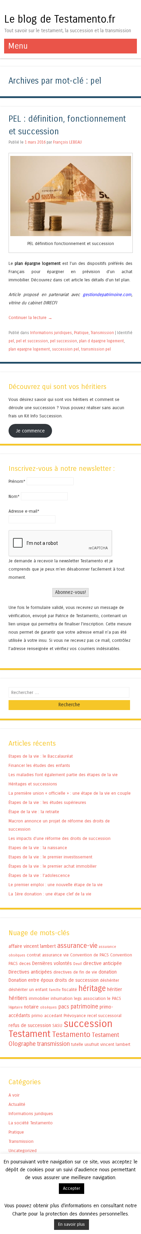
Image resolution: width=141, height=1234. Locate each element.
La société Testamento (31, 1122)
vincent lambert (115, 1044)
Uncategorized (23, 1150)
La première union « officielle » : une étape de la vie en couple (70, 793)
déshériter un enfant (28, 989)
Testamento (71, 1034)
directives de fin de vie (75, 972)
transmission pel (96, 349)
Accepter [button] (71, 1188)
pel (11, 341)
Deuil (77, 964)
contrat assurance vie (48, 954)
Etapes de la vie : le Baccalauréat (41, 756)
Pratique (81, 332)
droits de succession (77, 980)
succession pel (65, 349)
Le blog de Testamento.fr (59, 19)
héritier (114, 989)
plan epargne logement (29, 349)
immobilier (39, 998)
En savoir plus (71, 1224)
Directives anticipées (30, 972)
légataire (16, 1007)
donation (108, 972)
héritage (92, 988)
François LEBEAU (67, 142)
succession (88, 1024)
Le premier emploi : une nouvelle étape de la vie (56, 884)
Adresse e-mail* (24, 511)
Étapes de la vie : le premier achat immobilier (53, 866)
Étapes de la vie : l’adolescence (39, 875)
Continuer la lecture (30, 317)
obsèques (48, 1007)
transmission (53, 1044)
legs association (90, 998)
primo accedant (46, 1015)
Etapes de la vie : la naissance (38, 847)
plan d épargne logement (101, 341)
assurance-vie (77, 946)
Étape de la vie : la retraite (34, 811)
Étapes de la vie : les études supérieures (47, 802)
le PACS (114, 998)
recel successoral (104, 1015)
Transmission (102, 332)
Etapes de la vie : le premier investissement (50, 856)
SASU (57, 1025)
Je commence (30, 431)
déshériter (109, 980)
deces (25, 963)
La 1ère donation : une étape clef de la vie (50, 893)
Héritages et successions (33, 783)
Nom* (14, 496)
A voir (14, 1095)
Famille (55, 990)
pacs (63, 1006)
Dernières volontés (52, 963)
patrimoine (84, 1006)
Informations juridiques (51, 332)
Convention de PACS (89, 954)
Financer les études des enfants (39, 765)
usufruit (92, 1044)
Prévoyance (75, 1015)
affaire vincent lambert (32, 946)
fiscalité (69, 989)
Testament (30, 1033)
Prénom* (17, 481)
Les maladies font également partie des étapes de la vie (63, 774)
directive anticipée (102, 963)
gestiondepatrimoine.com (107, 294)
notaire (31, 1007)
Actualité (17, 1104)
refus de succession (30, 1025)
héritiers (18, 998)
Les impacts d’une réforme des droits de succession (60, 838)
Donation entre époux (31, 980)
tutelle (77, 1044)
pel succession (63, 341)
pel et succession (32, 341)
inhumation (62, 998)
